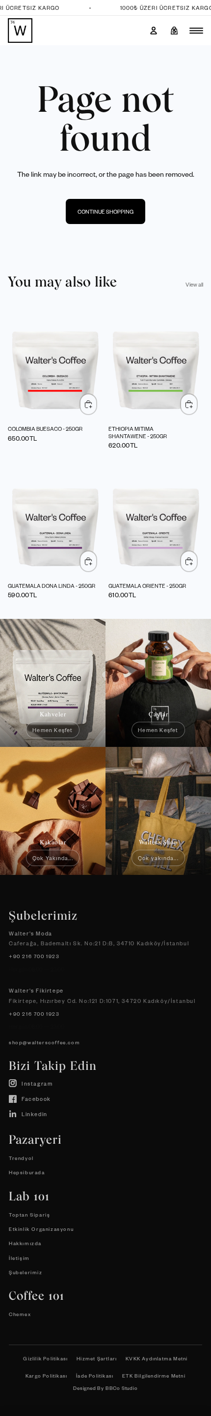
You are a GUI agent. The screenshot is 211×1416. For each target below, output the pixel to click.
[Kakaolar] (53, 811)
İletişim (19, 1258)
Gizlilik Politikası (45, 1358)
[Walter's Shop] (158, 811)
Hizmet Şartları (97, 1358)
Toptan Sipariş (29, 1214)
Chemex (20, 1314)
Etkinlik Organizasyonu (41, 1228)
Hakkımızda (25, 1243)
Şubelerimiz (26, 1272)
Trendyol (21, 1158)
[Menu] (196, 30)
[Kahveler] (53, 683)
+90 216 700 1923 (34, 956)
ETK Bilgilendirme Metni (153, 1375)
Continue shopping (105, 211)
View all (194, 284)
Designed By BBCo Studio (105, 1387)
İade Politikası (94, 1375)
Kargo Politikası (46, 1375)
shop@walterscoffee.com (44, 1042)
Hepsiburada (27, 1172)
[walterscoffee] (20, 30)
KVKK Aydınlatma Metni (156, 1358)
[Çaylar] (158, 683)
